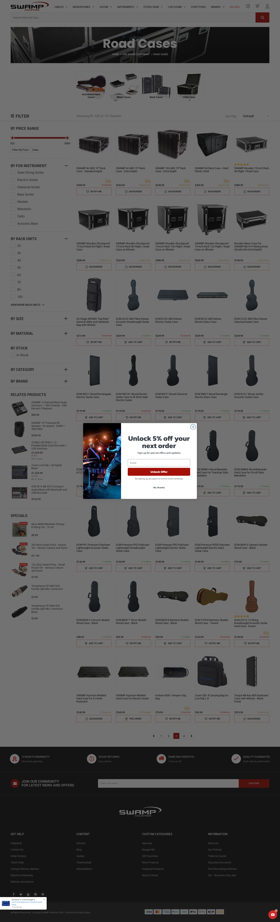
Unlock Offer (159, 472)
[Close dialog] (193, 426)
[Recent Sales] (6, 903)
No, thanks (159, 487)
